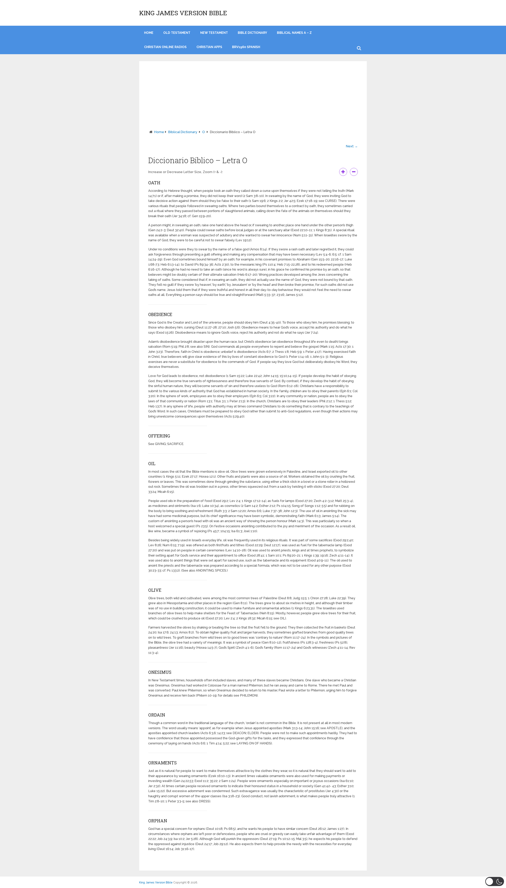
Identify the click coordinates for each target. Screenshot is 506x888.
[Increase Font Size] (343, 172)
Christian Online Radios (165, 47)
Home (159, 132)
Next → (352, 146)
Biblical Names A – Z (294, 33)
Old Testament (176, 33)
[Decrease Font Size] (354, 172)
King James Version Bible (183, 13)
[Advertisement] (253, 100)
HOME (148, 33)
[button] (494, 881)
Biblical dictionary (182, 132)
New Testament (214, 33)
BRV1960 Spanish (246, 47)
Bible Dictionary (252, 33)
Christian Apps (209, 47)
